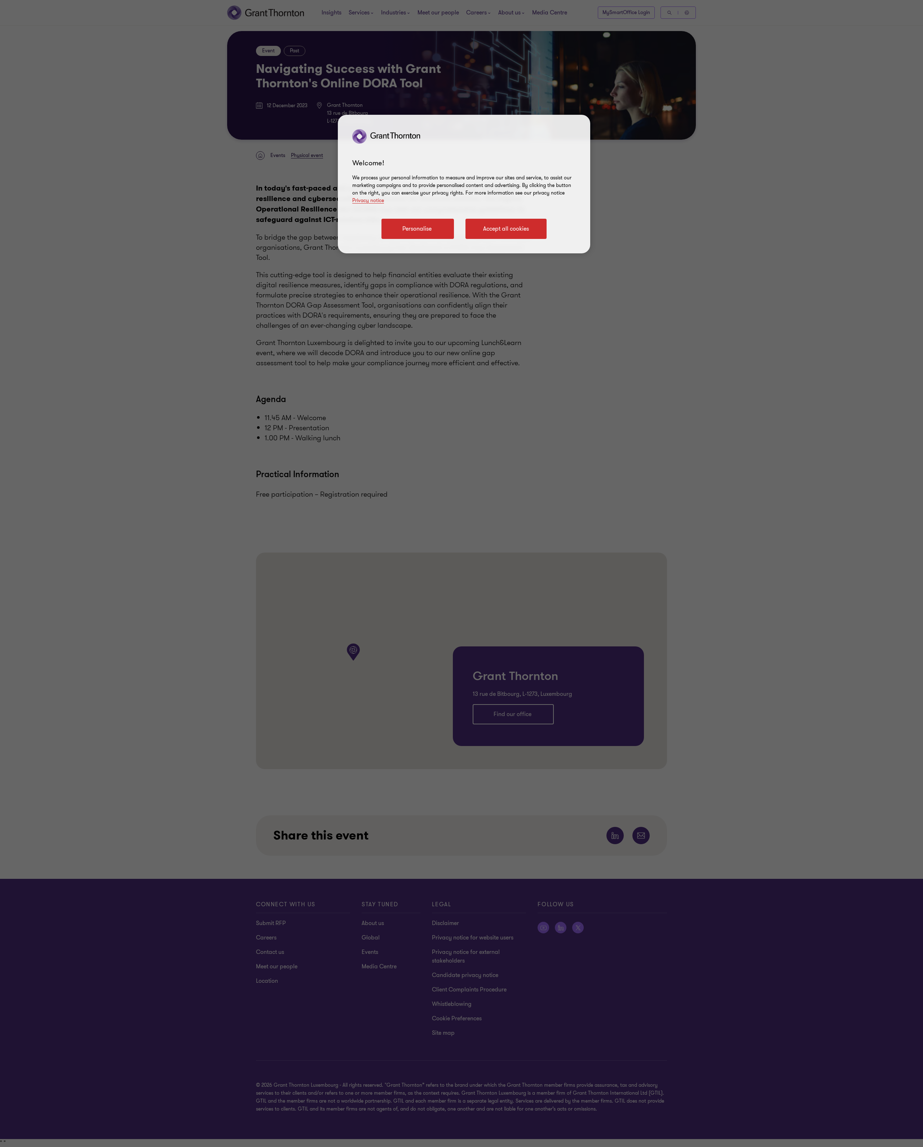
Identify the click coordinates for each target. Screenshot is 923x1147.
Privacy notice (368, 200)
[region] (464, 184)
